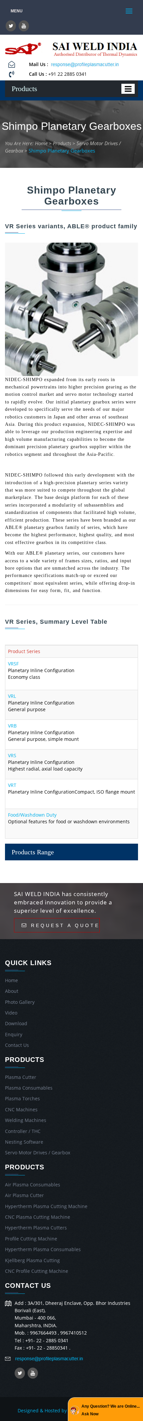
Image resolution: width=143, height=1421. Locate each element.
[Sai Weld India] (24, 50)
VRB (12, 726)
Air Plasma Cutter (24, 1195)
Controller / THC (23, 1131)
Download (16, 1023)
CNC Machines (21, 1109)
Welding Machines (25, 1120)
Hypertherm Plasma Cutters (36, 1227)
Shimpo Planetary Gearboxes (62, 150)
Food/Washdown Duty (32, 815)
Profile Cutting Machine (31, 1238)
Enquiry (13, 1034)
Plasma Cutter (20, 1077)
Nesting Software (24, 1142)
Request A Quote (64, 925)
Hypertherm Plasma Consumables (43, 1249)
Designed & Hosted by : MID (49, 1410)
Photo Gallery (20, 1002)
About (11, 991)
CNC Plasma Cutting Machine (37, 1217)
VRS (12, 755)
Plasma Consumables (29, 1088)
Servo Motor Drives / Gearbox (37, 1152)
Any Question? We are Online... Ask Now (110, 1410)
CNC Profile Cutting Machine (36, 1271)
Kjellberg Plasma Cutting (32, 1260)
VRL (12, 696)
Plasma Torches (22, 1098)
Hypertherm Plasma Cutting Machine (46, 1206)
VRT (12, 785)
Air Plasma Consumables (32, 1184)
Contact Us (17, 1045)
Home (41, 143)
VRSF (13, 663)
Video (11, 1013)
